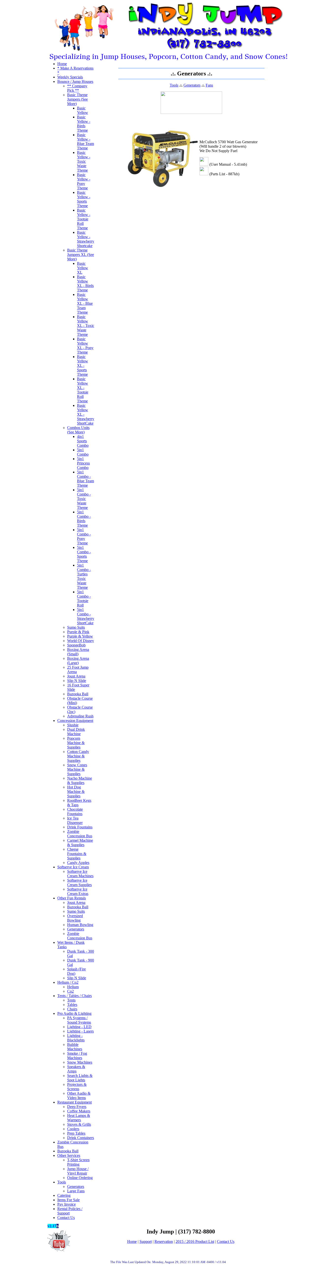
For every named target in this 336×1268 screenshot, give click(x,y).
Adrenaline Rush (80, 716)
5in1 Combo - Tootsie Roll (84, 598)
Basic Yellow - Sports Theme (83, 199)
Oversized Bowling (75, 918)
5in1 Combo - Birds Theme (84, 518)
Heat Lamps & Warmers (78, 1117)
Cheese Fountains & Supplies (76, 853)
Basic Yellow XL (82, 267)
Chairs (72, 1009)
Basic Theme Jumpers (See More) (77, 99)
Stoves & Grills (79, 1124)
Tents (71, 1000)
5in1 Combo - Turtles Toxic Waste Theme (84, 576)
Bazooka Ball (77, 694)
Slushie (72, 725)
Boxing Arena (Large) (78, 660)
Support (145, 1241)
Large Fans (76, 1191)
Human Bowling (80, 925)
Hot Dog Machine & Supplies (76, 791)
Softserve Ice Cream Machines (80, 873)
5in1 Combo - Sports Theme (84, 554)
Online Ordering (80, 1178)
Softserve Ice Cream (73, 867)
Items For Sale (68, 1200)
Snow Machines (79, 1062)
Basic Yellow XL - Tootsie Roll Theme (82, 390)
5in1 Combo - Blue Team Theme (85, 478)
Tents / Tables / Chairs (74, 996)
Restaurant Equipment (74, 1102)
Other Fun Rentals (71, 898)
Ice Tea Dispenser (75, 820)
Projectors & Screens (77, 1086)
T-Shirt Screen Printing (78, 1162)
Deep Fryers (76, 1107)
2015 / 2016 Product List (195, 1241)
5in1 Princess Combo (83, 463)
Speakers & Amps (76, 1069)
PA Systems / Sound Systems (79, 1020)
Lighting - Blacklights (76, 1038)
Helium (73, 987)
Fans (209, 85)
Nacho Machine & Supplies (79, 780)
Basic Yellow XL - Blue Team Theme (85, 303)
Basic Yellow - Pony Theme (83, 181)
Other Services (68, 1155)
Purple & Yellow (80, 636)
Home (62, 64)
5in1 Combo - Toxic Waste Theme (84, 499)
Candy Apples (78, 862)
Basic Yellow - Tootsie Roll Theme (83, 219)
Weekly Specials (70, 77)
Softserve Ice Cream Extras (77, 891)
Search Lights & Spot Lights (79, 1077)
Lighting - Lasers (80, 1031)
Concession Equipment (75, 720)
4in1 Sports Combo (83, 440)
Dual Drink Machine (76, 731)
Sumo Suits (76, 627)
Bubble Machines (74, 1046)
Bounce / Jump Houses (75, 81)
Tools (61, 1182)
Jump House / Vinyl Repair (78, 1171)
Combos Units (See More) (78, 430)
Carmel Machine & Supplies (80, 842)
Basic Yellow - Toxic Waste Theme (83, 161)
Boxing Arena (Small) (78, 651)
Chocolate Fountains (75, 811)
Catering (64, 1195)
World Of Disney (80, 641)
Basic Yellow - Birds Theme (83, 123)
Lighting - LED (79, 1027)
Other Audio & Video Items (79, 1095)
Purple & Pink (78, 632)
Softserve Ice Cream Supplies (79, 882)
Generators (75, 929)
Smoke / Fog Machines (77, 1055)
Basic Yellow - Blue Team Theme (85, 141)
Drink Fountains (79, 827)
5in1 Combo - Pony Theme (84, 536)
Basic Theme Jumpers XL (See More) (80, 254)
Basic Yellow (82, 110)
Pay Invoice (66, 1204)
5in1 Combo (83, 452)
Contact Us (66, 1217)
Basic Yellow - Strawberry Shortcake (85, 239)
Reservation (163, 1241)
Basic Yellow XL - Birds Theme (85, 283)
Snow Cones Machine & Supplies (77, 769)
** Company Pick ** (77, 88)
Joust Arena (76, 676)
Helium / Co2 (67, 982)
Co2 (70, 991)
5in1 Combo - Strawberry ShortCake (85, 616)
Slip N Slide (76, 681)
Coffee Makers (78, 1111)
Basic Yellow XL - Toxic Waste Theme (85, 326)
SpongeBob (76, 645)
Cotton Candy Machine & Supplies (78, 756)
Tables (72, 1004)
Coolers (73, 1129)
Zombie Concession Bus (79, 833)
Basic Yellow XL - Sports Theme (82, 365)
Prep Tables (76, 1133)
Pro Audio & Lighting (74, 1013)
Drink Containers (80, 1138)
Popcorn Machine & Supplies (76, 742)
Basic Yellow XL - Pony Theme (85, 345)
